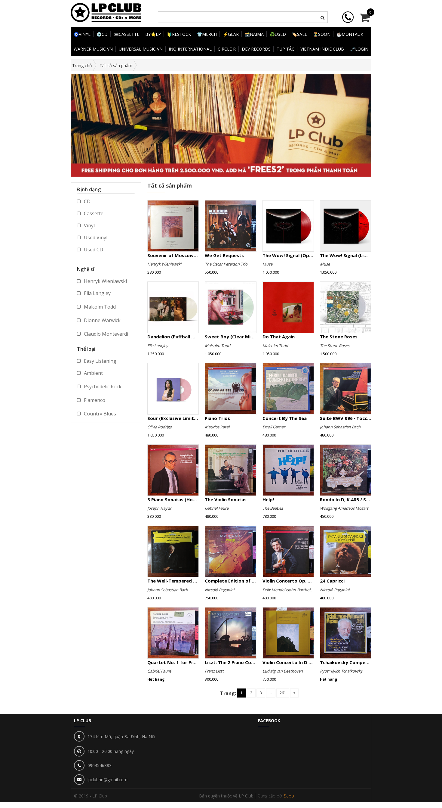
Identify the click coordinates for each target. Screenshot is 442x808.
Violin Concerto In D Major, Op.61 (299, 662)
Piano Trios (217, 418)
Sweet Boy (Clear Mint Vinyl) (237, 337)
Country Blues (99, 413)
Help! (268, 499)
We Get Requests (224, 255)
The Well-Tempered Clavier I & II (183, 581)
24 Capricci (332, 581)
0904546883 (99, 765)
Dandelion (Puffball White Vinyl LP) (186, 337)
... (270, 692)
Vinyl (89, 225)
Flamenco (94, 400)
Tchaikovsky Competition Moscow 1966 (365, 662)
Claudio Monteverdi (105, 334)
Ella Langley (97, 293)
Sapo (289, 796)
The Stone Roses (339, 337)
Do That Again (278, 337)
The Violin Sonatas (226, 499)
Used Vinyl (95, 237)
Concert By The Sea (284, 418)
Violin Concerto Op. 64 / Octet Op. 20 (304, 581)
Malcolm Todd (99, 306)
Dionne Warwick (102, 320)
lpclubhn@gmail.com (107, 779)
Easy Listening (99, 361)
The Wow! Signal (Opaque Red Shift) (303, 255)
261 (283, 692)
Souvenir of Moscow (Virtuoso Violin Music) (196, 255)
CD (87, 201)
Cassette (93, 213)
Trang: (228, 693)
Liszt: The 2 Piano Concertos (237, 662)
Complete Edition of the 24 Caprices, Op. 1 (253, 581)
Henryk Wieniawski (105, 281)
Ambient (93, 373)
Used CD (93, 249)
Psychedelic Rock (102, 386)
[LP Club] (106, 12)
